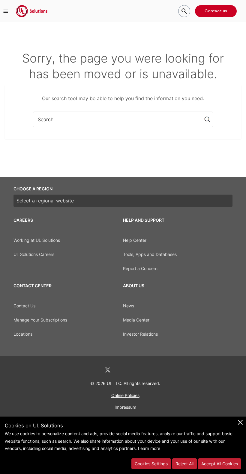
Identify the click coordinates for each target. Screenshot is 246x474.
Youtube (154, 370)
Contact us (216, 11)
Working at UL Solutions (37, 240)
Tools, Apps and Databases (150, 254)
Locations (23, 334)
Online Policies (125, 395)
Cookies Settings (151, 463)
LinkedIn (91, 370)
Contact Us (24, 305)
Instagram (138, 370)
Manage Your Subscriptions (40, 319)
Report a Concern (140, 268)
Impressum (125, 407)
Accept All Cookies (219, 463)
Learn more (149, 448)
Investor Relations (140, 334)
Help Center (134, 240)
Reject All (185, 463)
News (128, 305)
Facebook (123, 370)
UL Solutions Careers (34, 254)
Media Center (136, 319)
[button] (5, 11)
